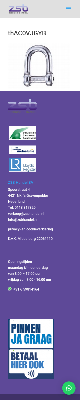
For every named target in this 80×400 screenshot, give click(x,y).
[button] (69, 388)
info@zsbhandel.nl (23, 220)
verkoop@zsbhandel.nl (26, 214)
